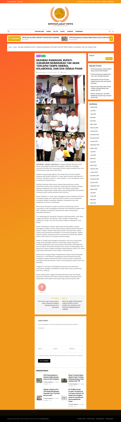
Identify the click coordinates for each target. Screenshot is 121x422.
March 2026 (93, 124)
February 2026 (94, 127)
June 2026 (93, 114)
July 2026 (92, 110)
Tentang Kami (100, 418)
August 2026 (93, 107)
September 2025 (94, 145)
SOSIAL (98, 1)
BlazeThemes (45, 418)
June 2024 (93, 196)
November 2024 (94, 179)
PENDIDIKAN (110, 1)
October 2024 (94, 182)
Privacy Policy (82, 418)
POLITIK (93, 1)
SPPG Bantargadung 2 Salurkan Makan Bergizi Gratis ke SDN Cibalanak (70, 37)
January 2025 (94, 172)
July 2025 (92, 151)
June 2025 (93, 155)
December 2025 (94, 134)
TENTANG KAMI (82, 1)
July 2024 (92, 192)
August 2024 (93, 189)
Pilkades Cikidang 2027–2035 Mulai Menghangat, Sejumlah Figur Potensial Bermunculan (101, 95)
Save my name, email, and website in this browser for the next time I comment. (61, 355)
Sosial (43, 56)
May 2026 (93, 117)
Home (10, 47)
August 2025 (93, 148)
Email (56, 348)
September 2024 (94, 186)
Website (71, 348)
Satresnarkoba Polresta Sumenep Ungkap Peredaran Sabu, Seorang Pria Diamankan (101, 81)
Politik (15, 47)
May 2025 (93, 158)
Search (91, 55)
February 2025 (94, 169)
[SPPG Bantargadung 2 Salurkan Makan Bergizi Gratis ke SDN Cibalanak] (44, 40)
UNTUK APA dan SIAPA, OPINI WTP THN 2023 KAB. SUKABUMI (20, 37)
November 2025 (94, 138)
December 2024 (94, 175)
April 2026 (93, 121)
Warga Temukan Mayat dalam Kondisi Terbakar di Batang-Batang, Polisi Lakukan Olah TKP (101, 88)
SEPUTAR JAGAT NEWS (60, 23)
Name (40, 348)
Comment (41, 328)
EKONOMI (103, 1)
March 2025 (93, 165)
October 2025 (94, 141)
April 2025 (93, 162)
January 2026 (94, 131)
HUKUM (89, 1)
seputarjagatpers (42, 72)
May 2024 (93, 199)
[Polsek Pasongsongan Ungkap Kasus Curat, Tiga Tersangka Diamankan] (98, 40)
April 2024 (93, 203)
